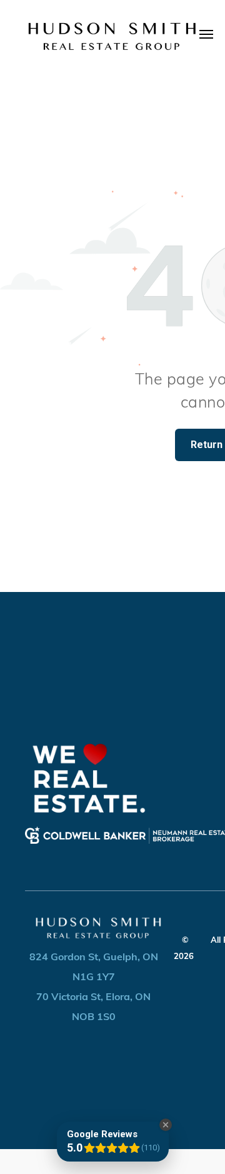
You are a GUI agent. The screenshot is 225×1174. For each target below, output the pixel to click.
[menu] (206, 34)
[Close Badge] (165, 1125)
